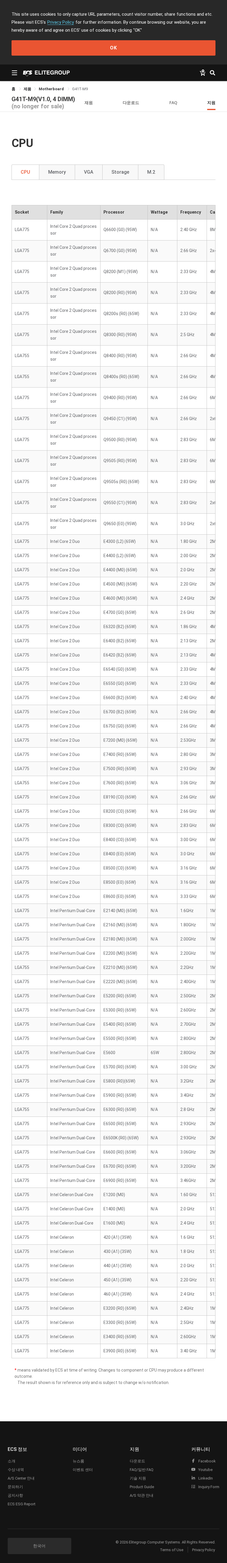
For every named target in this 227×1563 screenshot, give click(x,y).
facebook (206, 1461)
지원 (211, 102)
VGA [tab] (88, 172)
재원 (89, 102)
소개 (11, 1461)
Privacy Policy (60, 22)
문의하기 (15, 1487)
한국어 (39, 1545)
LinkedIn (205, 1478)
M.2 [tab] (151, 172)
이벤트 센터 (83, 1469)
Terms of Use (171, 1550)
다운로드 (131, 102)
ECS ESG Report (21, 1504)
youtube (205, 1469)
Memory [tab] (57, 172)
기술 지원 (138, 1478)
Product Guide (142, 1487)
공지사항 (15, 1495)
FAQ (173, 102)
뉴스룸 (78, 1461)
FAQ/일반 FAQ (141, 1469)
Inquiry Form (208, 1487)
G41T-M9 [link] (80, 89)
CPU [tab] (25, 172)
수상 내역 (16, 1469)
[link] (27, 89)
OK (113, 48)
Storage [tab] (120, 172)
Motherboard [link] (52, 89)
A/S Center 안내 (21, 1478)
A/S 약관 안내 (141, 1495)
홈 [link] (14, 89)
